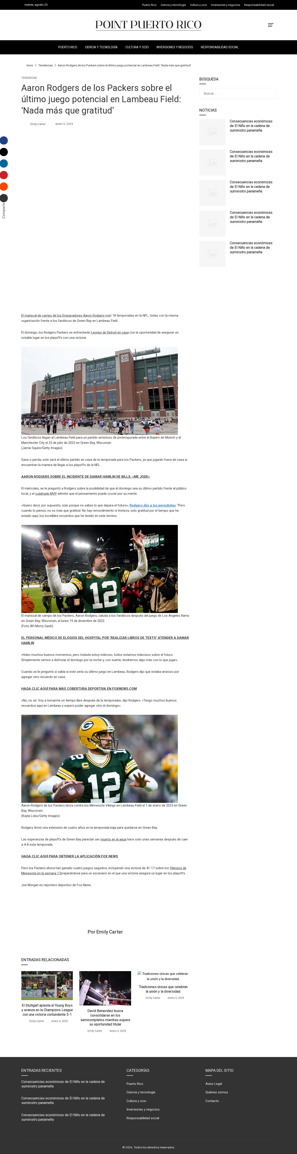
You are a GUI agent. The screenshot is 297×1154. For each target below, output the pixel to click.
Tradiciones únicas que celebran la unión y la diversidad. (163, 989)
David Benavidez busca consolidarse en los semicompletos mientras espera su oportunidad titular (105, 1017)
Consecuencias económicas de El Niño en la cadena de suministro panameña (251, 125)
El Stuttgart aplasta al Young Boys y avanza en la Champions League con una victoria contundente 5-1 (47, 1010)
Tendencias (29, 78)
